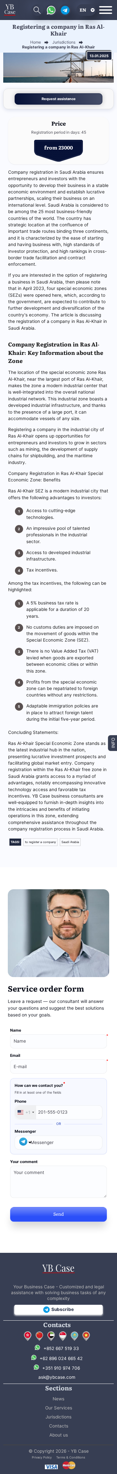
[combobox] (25, 1112)
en (83, 9)
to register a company (40, 842)
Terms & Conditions (70, 1457)
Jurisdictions (59, 1416)
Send (58, 1214)
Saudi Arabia (70, 842)
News (58, 1398)
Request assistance (59, 99)
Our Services (58, 1407)
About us (58, 1435)
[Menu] (105, 10)
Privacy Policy (42, 1457)
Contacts (58, 1425)
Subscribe (62, 1309)
